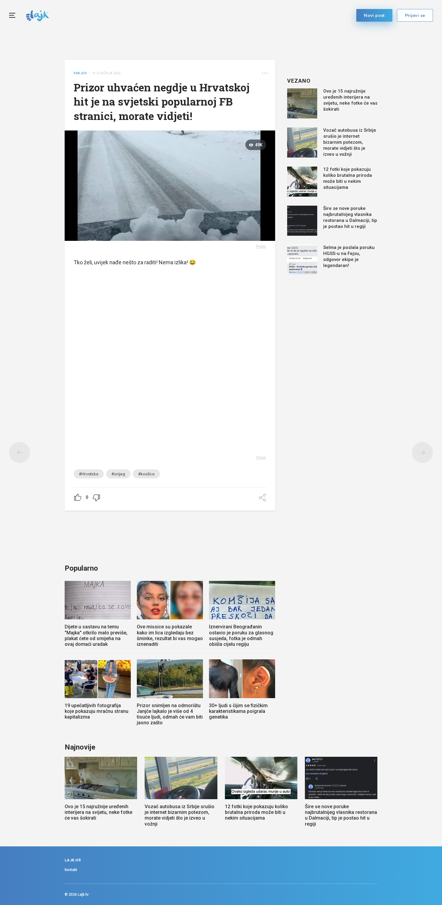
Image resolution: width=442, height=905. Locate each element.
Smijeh (80, 73)
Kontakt (71, 870)
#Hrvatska (88, 473)
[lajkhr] (37, 15)
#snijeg (118, 473)
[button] (265, 73)
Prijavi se (415, 15)
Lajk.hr (83, 894)
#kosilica (146, 473)
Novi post (374, 15)
